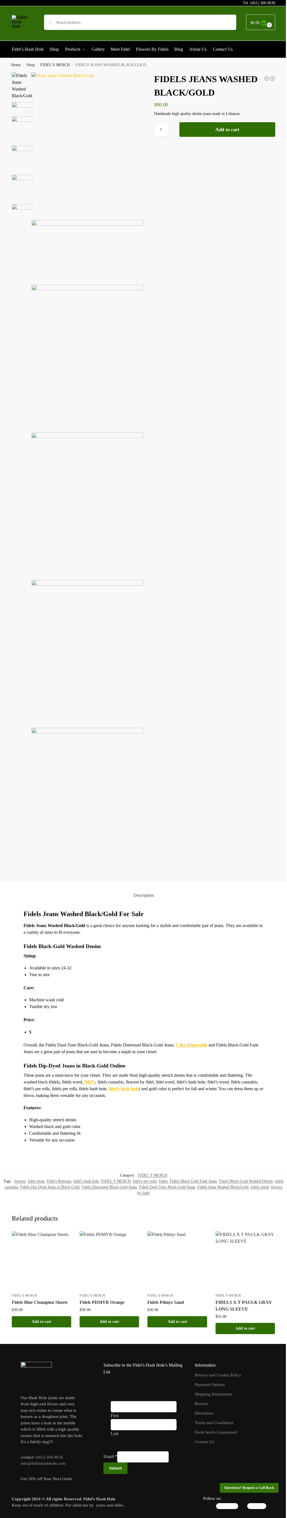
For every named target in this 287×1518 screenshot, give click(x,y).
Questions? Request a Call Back (249, 1488)
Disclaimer (204, 1413)
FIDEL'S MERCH (55, 65)
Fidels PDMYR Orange (102, 1302)
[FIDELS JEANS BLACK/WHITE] (267, 78)
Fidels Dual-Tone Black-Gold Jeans (167, 1187)
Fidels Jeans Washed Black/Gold (222, 1187)
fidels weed (260, 1187)
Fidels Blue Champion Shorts (40, 1302)
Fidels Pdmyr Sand (165, 1302)
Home (16, 65)
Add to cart (227, 129)
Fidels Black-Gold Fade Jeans (193, 1181)
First (115, 1415)
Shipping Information (213, 1394)
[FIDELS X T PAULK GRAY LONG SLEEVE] (245, 1261)
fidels (163, 1181)
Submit (115, 1468)
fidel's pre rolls (145, 1181)
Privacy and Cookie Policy (218, 1375)
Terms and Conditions (214, 1422)
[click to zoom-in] (87, 144)
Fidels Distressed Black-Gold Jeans (109, 1187)
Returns (201, 1403)
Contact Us (204, 1442)
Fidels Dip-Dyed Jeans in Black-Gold (49, 1187)
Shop (31, 65)
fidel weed (36, 1181)
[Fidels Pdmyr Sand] (177, 1261)
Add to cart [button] (41, 1322)
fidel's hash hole (86, 1181)
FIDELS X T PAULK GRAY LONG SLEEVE (244, 1305)
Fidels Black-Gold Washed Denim (246, 1181)
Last (114, 1433)
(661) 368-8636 (262, 3)
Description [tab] (143, 895)
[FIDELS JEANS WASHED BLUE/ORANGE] (272, 78)
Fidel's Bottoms (59, 1181)
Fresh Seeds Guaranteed (216, 1432)
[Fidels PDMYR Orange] (109, 1261)
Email (110, 1456)
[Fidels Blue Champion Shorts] (41, 1261)
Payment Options (210, 1384)
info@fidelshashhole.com (43, 1463)
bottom (20, 1181)
